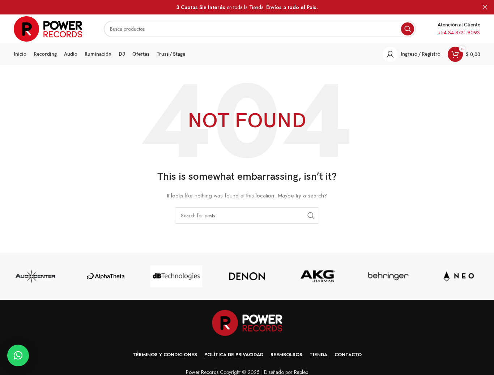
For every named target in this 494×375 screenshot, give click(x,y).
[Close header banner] (485, 7)
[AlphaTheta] (106, 276)
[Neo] (458, 276)
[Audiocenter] (35, 276)
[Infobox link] (459, 29)
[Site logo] (48, 28)
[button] (18, 355)
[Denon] (247, 276)
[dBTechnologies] (176, 276)
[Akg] (317, 276)
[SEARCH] (407, 28)
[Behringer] (388, 276)
